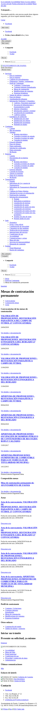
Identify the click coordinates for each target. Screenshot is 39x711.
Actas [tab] (7, 305)
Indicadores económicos (22, 201)
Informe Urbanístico (21, 109)
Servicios (8, 73)
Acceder (4, 39)
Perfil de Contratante (17, 83)
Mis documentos (15, 130)
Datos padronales (15, 146)
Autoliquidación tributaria (18, 99)
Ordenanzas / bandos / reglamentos (21, 81)
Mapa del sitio (14, 240)
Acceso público (30, 2)
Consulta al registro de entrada (24, 136)
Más (2, 668)
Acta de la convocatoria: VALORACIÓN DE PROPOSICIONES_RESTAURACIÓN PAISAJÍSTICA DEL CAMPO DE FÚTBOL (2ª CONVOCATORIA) (19, 507)
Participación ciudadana (18, 195)
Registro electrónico (21, 134)
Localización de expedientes (23, 113)
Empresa (8, 154)
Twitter (12, 54)
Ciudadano (9, 126)
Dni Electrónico (19, 679)
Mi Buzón (13, 152)
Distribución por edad (21, 119)
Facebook (13, 52)
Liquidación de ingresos (22, 203)
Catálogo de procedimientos (19, 79)
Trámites (12, 132)
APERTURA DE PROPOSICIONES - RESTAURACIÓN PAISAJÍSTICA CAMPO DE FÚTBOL (18, 398)
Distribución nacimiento (22, 122)
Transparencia (10, 179)
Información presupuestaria (19, 197)
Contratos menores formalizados (25, 87)
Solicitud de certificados (18, 148)
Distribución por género (22, 121)
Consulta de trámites (21, 140)
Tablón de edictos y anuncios (19, 95)
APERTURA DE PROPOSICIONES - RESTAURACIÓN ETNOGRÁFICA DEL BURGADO (18, 417)
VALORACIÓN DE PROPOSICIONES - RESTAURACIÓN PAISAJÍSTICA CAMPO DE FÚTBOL (19, 360)
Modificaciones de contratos (23, 91)
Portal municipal (10, 654)
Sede (7, 220)
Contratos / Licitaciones (22, 85)
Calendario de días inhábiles (19, 228)
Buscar (7, 62)
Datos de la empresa (16, 175)
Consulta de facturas (16, 171)
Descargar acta (6, 523)
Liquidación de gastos (21, 205)
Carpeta (12, 128)
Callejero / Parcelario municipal (24, 103)
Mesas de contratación (21, 89)
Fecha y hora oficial (16, 224)
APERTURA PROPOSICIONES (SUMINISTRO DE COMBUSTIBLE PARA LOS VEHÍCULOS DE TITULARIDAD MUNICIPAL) (18, 459)
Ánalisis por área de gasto (22, 217)
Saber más (20, 709)
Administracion (10, 660)
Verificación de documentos (19, 230)
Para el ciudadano (16, 75)
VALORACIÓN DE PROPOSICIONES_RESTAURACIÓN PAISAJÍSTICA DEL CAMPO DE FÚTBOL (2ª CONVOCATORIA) (18, 319)
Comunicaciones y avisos (18, 238)
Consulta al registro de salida (23, 138)
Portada (12, 181)
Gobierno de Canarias (25, 677)
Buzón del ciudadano (17, 250)
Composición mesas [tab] (12, 303)
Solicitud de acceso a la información (22, 193)
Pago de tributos (15, 97)
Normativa (13, 222)
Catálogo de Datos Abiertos (19, 191)
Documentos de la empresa (19, 158)
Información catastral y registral (24, 111)
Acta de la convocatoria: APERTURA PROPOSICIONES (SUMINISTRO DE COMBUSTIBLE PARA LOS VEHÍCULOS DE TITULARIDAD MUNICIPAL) (18, 581)
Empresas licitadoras (21, 93)
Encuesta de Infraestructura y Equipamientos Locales (24, 106)
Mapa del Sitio (10, 652)
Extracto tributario (16, 142)
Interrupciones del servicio (19, 232)
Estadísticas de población (18, 117)
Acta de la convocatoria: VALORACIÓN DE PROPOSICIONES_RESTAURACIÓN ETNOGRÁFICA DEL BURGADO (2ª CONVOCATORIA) (19, 532)
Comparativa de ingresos (22, 209)
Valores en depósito (16, 173)
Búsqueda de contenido (18, 244)
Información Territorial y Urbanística (22, 101)
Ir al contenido (6, 2)
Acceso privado (6, 4)
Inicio (23, 2)
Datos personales (15, 150)
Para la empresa (15, 77)
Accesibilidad (15, 2)
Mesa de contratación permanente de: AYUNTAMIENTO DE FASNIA (17, 484)
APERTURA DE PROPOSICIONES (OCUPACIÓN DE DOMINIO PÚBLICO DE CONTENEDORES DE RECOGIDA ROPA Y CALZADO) (19, 437)
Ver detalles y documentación (11, 333)
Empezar (4, 643)
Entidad (8, 246)
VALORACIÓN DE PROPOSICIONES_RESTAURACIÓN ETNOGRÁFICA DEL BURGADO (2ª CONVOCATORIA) (18, 340)
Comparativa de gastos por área (24, 211)
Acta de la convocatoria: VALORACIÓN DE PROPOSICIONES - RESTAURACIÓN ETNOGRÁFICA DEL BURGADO (19, 557)
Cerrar (3, 20)
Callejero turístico (20, 115)
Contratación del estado (13, 626)
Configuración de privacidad (19, 226)
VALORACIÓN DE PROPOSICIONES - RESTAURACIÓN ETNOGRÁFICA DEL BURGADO (19, 379)
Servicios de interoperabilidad (20, 242)
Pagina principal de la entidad (22, 4)
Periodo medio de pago (22, 219)
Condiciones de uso (16, 234)
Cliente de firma (19, 681)
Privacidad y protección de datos (16, 658)
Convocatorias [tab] (10, 301)
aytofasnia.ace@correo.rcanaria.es (16, 700)
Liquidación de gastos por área (24, 207)
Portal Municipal (15, 248)
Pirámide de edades (20, 124)
